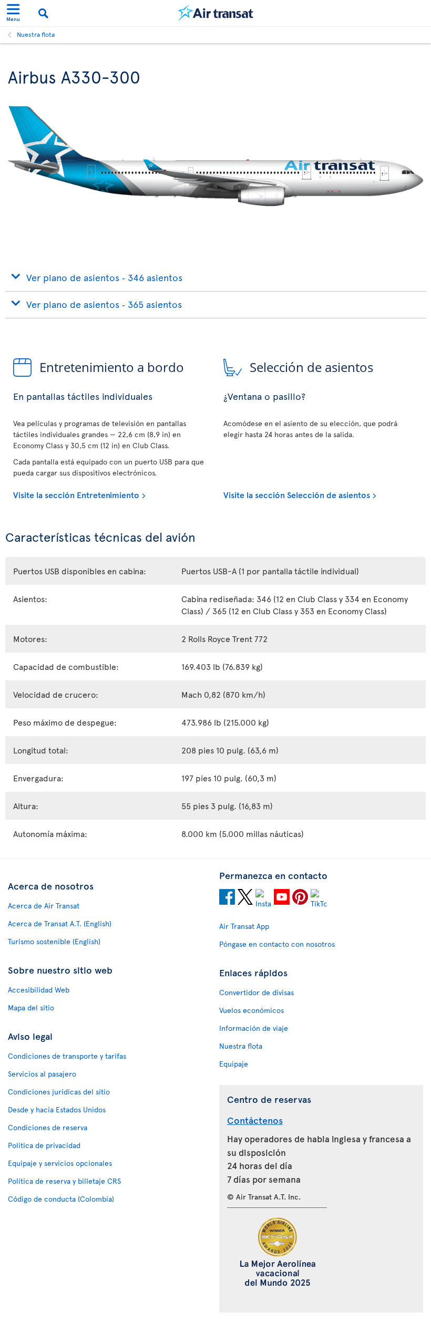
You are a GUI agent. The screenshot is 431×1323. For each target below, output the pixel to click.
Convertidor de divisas (256, 992)
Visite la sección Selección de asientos (296, 494)
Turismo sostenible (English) (54, 941)
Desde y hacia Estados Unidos (57, 1109)
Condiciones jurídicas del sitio (59, 1092)
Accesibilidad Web (38, 990)
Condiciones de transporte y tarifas (67, 1056)
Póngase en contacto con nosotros (277, 944)
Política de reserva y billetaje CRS (64, 1181)
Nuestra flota (36, 34)
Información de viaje (253, 1028)
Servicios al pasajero (42, 1074)
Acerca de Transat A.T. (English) (59, 923)
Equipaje (233, 1064)
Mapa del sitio (31, 1007)
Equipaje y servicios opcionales (60, 1163)
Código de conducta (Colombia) (61, 1199)
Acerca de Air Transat (43, 906)
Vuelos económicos (251, 1010)
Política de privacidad (44, 1145)
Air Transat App (244, 926)
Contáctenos (255, 1119)
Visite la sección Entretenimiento (76, 494)
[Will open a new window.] (227, 898)
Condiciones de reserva (47, 1127)
